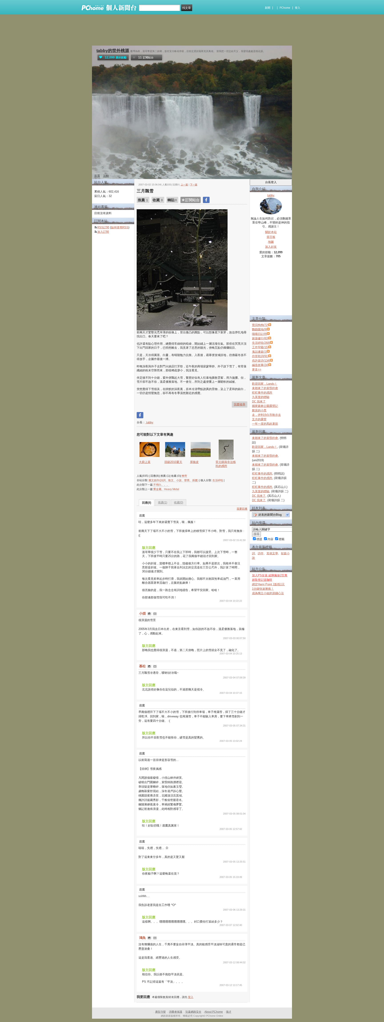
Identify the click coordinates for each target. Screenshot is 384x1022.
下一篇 (193, 184)
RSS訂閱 (103, 227)
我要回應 (242, 508)
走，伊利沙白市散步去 (266, 414)
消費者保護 (175, 1011)
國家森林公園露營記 (265, 406)
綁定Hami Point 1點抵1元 (268, 584)
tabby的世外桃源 (112, 50)
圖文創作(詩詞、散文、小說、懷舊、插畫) (173, 480)
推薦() (162, 502)
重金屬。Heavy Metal (166, 489)
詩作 (261, 553)
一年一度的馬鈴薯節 (265, 423)
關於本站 (271, 232)
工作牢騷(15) (260, 347)
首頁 (97, 175)
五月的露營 (259, 419)
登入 (297, 7)
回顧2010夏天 (173, 462)
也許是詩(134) (261, 360)
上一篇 (184, 184)
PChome (285, 7)
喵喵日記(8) (259, 334)
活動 (106, 175)
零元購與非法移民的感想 (226, 464)
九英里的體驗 (260, 397)
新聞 (267, 7)
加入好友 (271, 246)
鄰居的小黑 (259, 410)
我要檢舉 (239, 404)
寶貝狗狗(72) (260, 325)
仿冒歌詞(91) (260, 356)
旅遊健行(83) (260, 338)
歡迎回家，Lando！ (264, 383)
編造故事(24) (260, 365)
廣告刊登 (160, 1011)
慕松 (143, 666)
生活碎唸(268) (261, 342)
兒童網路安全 (193, 1011)
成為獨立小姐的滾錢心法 (268, 593)
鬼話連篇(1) (259, 351)
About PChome (213, 1011)
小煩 (143, 613)
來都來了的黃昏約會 (265, 388)
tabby (149, 422)
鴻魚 (143, 938)
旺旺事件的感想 (262, 392)
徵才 (228, 1011)
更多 (256, 369)
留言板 (271, 237)
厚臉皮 (194, 462)
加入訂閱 (103, 231)
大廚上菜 (144, 462)
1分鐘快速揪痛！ (263, 588)
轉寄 (184, 475)
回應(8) (146, 502)
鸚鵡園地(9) (259, 329)
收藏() (178, 502)
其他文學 (272, 553)
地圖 (271, 241)
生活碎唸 (217, 480)
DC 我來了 (259, 401)
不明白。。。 (161, 484)
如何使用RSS (119, 227)
